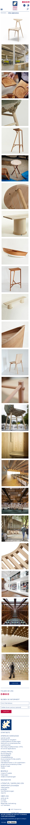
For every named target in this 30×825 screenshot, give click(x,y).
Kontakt (3, 800)
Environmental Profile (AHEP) (11, 759)
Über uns (5, 796)
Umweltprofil (7, 752)
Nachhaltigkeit (5, 755)
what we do (4, 798)
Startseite (3, 13)
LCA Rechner (5, 761)
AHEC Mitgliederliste (16, 809)
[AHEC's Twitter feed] (1, 694)
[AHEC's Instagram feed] (25, 2)
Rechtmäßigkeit (6, 754)
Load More (15, 683)
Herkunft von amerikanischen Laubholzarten (11, 744)
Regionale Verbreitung (8, 803)
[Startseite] (6, 725)
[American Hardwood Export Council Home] (15, 6)
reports (3, 793)
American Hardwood (10, 736)
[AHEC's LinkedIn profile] (28, 2)
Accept (3, 822)
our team (4, 802)
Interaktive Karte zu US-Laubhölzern (13, 763)
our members (5, 805)
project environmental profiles (11, 764)
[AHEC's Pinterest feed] (27, 2)
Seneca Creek (5, 766)
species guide (5, 738)
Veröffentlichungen (7, 791)
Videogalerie (5, 787)
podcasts (4, 789)
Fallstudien (4, 775)
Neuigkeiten (6, 780)
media (3, 768)
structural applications (8, 748)
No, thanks (12, 822)
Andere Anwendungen (8, 777)
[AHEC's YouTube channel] (23, 2)
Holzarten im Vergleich (8, 740)
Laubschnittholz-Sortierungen (11, 741)
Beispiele (4, 771)
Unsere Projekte (6, 773)
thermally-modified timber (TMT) (12, 747)
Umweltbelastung (7, 757)
